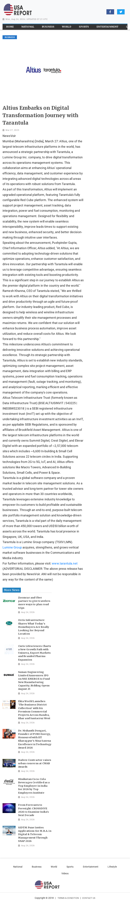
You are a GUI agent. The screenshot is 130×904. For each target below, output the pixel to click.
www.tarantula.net (65, 563)
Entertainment (90, 866)
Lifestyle (112, 866)
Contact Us (88, 898)
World (54, 866)
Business (36, 866)
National (17, 866)
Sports (70, 866)
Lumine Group (12, 547)
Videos (65, 873)
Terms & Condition (68, 898)
